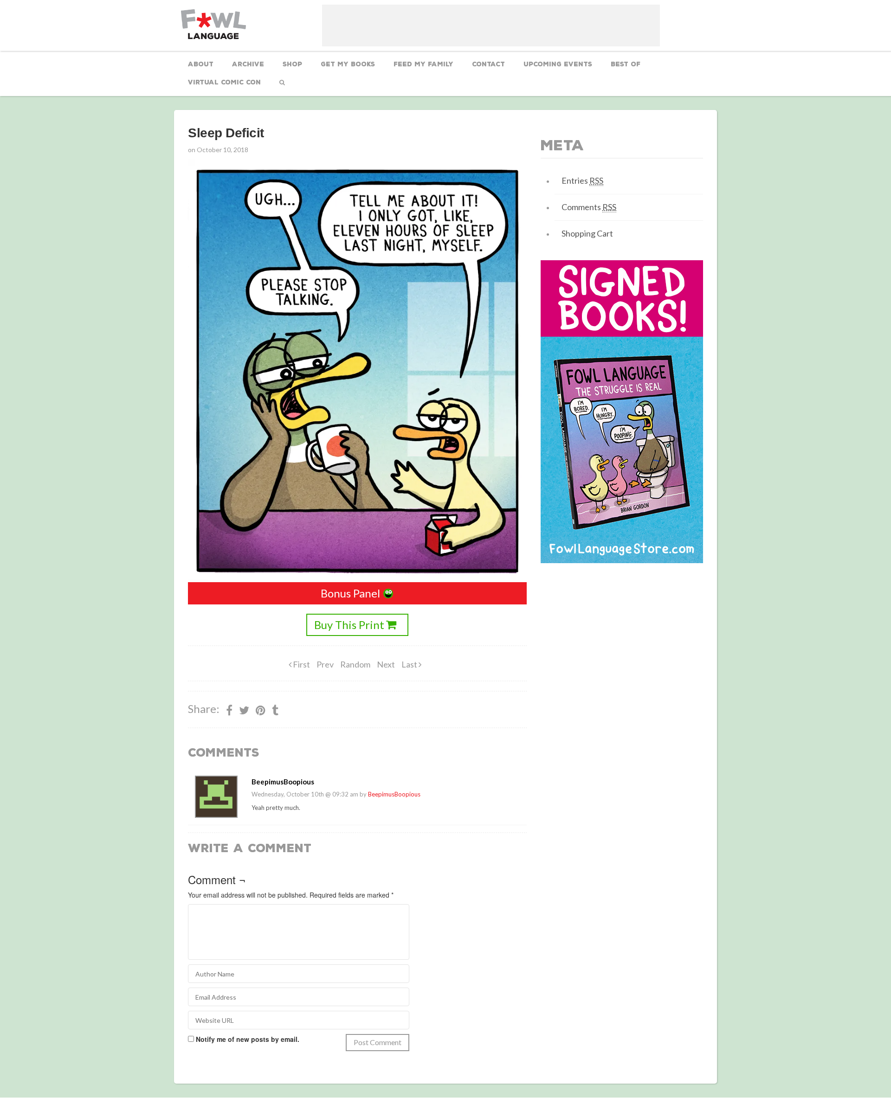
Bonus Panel (350, 593)
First (300, 664)
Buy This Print (349, 624)
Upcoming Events (557, 64)
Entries (582, 180)
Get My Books (348, 64)
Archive (248, 64)
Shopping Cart (587, 233)
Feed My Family (423, 64)
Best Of (625, 64)
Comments (589, 207)
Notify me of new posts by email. (247, 1039)
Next (386, 664)
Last (410, 664)
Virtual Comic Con (224, 82)
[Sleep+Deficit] (260, 710)
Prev (325, 664)
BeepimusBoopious (394, 794)
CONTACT (488, 64)
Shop (292, 64)
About (200, 64)
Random (355, 664)
